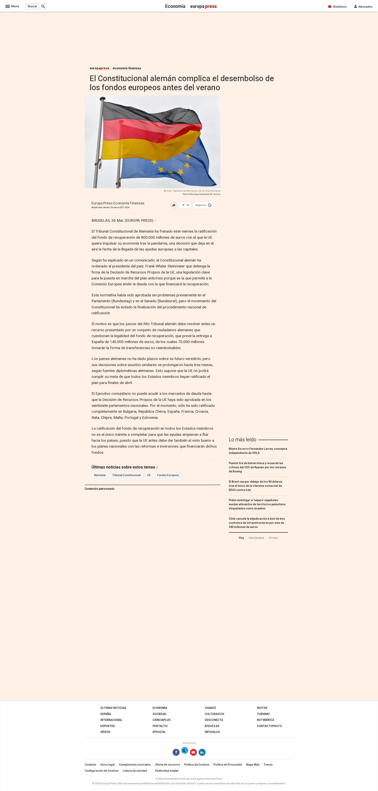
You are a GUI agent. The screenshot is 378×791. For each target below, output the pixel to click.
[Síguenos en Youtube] (193, 753)
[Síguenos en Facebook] (176, 753)
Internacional (111, 720)
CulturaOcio (214, 714)
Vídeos (105, 732)
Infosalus (212, 732)
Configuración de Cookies (102, 771)
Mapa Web (252, 765)
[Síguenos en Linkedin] (202, 753)
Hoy (241, 538)
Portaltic (160, 726)
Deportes (107, 726)
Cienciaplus (161, 720)
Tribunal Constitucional (126, 475)
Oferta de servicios (167, 765)
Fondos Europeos (168, 475)
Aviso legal (107, 765)
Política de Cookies (196, 765)
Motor (262, 708)
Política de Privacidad (227, 765)
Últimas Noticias (113, 708)
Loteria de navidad (135, 771)
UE (149, 475)
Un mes (273, 538)
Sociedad (159, 714)
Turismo (263, 714)
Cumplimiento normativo (135, 765)
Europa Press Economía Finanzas (118, 203)
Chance (210, 708)
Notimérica (265, 720)
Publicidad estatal (166, 771)
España (105, 714)
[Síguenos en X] (185, 753)
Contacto (90, 765)
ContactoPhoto (269, 726)
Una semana (256, 538)
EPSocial (159, 732)
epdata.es (212, 726)
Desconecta (214, 720)
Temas (268, 765)
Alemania (100, 475)
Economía (160, 708)
